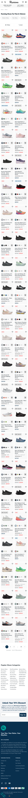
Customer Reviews (20, 768)
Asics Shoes (3, 676)
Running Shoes (4, 674)
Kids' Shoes (23, 17)
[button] (20, 25)
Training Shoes (13, 689)
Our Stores (18, 763)
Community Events (20, 765)
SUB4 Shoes (21, 681)
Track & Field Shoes (14, 681)
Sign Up (23, 715)
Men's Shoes (15, 17)
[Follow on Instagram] (6, 783)
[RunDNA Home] (14, 2)
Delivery (3, 768)
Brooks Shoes (3, 678)
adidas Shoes (12, 676)
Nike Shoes (3, 685)
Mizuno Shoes (4, 689)
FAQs (2, 763)
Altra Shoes (12, 672)
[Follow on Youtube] (10, 783)
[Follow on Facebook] (2, 783)
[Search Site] (5, 2)
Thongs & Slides (13, 687)
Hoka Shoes (3, 681)
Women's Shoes (5, 17)
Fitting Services (4, 778)
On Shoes (3, 687)
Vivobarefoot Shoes (14, 680)
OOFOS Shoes (22, 685)
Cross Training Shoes (14, 683)
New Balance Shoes (5, 683)
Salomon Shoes (22, 669)
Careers (17, 770)
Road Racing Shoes (14, 669)
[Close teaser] (9, 796)
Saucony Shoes (13, 674)
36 (21, 646)
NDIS (2, 773)
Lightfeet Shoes (22, 676)
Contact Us (3, 760)
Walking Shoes (13, 678)
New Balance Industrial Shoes (23, 671)
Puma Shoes (12, 671)
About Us (18, 760)
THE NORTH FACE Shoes (23, 672)
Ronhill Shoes (21, 680)
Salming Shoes (22, 678)
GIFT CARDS (20, 6)
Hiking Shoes (12, 685)
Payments (3, 765)
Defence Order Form (6, 775)
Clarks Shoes (21, 683)
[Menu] (2, 2)
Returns (3, 770)
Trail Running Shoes (5, 680)
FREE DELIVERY (8, 6)
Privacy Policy (10, 793)
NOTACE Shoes (22, 674)
